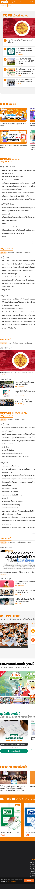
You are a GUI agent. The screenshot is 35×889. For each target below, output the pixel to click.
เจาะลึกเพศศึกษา (21, 542)
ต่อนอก (21, 343)
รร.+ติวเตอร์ (11, 252)
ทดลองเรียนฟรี (15, 751)
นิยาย (16, 2)
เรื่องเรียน (15, 343)
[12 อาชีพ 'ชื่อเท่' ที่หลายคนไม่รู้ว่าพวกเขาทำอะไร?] (13, 115)
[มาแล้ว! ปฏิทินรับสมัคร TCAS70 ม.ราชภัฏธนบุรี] (7, 393)
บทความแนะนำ (5, 538)
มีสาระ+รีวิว (27, 252)
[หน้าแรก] (4, 2)
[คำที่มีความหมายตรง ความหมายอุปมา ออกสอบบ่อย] (13, 137)
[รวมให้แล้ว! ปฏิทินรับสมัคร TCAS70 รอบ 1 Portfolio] (11, 82)
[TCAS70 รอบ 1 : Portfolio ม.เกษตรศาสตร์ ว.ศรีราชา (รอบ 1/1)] (11, 51)
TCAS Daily (19, 65)
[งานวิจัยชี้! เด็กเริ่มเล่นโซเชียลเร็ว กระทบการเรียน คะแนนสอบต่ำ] (7, 601)
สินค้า (9, 5)
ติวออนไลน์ (4, 5)
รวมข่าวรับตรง (11, 44)
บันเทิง (22, 419)
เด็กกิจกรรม (28, 343)
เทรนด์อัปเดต (11, 542)
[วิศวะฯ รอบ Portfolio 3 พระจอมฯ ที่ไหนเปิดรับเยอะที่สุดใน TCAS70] (7, 402)
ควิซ (27, 2)
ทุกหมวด (3, 252)
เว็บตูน (22, 2)
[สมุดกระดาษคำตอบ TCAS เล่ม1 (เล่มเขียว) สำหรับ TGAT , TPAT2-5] (10, 817)
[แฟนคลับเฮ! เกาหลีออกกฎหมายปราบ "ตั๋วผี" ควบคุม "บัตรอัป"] (7, 583)
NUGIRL (17, 419)
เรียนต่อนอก (19, 252)
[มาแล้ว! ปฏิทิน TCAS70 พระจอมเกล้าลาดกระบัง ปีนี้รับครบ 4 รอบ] (11, 61)
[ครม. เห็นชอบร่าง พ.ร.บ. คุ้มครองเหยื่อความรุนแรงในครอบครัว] (7, 592)
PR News (18, 75)
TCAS (31, 2)
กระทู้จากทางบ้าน (6, 416)
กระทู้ (11, 2)
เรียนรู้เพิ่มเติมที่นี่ (12, 882)
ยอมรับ (29, 880)
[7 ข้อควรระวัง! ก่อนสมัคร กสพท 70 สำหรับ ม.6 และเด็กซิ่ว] (7, 384)
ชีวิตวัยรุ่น (10, 419)
